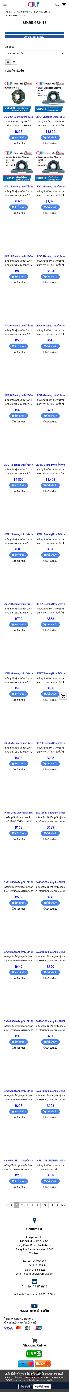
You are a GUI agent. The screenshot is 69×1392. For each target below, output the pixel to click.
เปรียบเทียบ (20, 143)
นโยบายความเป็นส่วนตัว (24, 1380)
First (6, 1205)
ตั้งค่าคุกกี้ (25, 1386)
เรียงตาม (11, 46)
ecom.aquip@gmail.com (38, 1273)
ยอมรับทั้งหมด (42, 1386)
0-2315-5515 (37, 1265)
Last (63, 1205)
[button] (56, 4)
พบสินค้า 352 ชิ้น (14, 70)
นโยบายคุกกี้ (46, 1380)
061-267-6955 (37, 1261)
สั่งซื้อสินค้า (20, 137)
